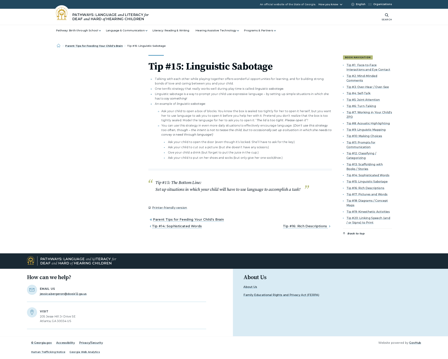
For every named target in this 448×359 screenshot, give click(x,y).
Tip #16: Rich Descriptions (305, 226)
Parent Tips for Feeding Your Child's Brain (94, 45)
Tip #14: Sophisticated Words (177, 226)
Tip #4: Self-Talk (358, 93)
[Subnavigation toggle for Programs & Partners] (277, 30)
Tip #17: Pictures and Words (367, 194)
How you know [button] (328, 4)
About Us (250, 287)
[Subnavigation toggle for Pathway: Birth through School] (102, 30)
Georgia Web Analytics (84, 352)
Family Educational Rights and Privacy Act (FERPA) (281, 295)
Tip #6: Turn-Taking (361, 106)
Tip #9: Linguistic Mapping (366, 129)
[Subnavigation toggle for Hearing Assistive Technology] (240, 30)
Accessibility (65, 342)
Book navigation (358, 57)
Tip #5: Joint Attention (363, 99)
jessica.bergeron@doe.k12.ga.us (63, 294)
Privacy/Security (91, 342)
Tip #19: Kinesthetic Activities (368, 211)
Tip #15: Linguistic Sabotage (367, 181)
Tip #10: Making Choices (364, 136)
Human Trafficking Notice (48, 352)
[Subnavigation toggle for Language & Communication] (148, 30)
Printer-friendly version (169, 207)
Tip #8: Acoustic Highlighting (368, 123)
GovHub (415, 342)
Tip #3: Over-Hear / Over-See (367, 87)
